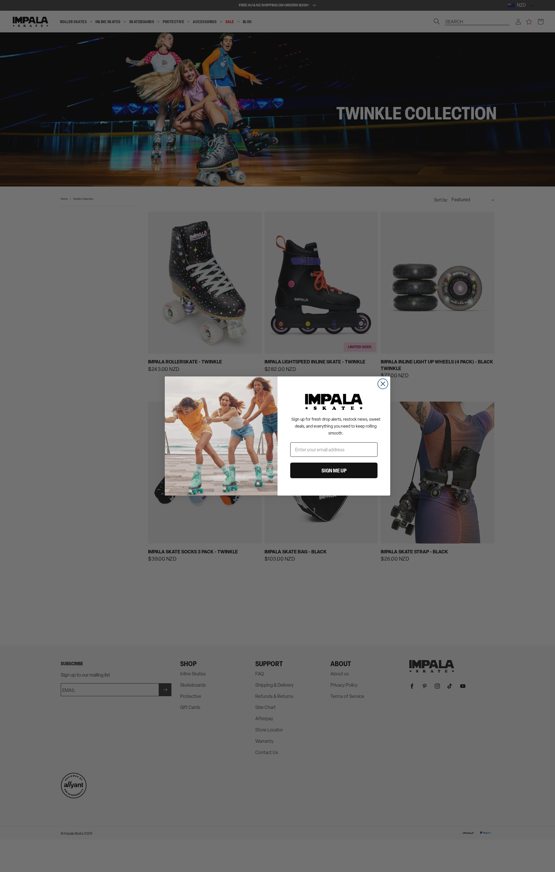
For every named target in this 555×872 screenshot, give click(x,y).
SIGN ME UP (334, 470)
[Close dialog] (383, 384)
